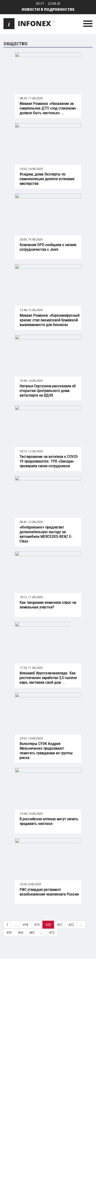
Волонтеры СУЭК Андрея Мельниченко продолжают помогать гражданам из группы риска (46, 750)
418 (25, 924)
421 (59, 924)
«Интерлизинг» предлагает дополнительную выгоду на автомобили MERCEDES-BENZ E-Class (46, 534)
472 (52, 932)
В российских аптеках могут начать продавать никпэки (49, 821)
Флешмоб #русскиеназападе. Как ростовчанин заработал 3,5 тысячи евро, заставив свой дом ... (48, 678)
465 (32, 932)
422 (71, 924)
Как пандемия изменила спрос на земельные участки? (48, 604)
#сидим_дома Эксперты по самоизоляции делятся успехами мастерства (47, 179)
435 (9, 932)
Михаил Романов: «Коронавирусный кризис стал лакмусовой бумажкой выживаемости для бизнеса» (49, 320)
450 (20, 932)
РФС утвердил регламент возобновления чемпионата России (49, 891)
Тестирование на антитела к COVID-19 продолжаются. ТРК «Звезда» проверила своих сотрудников (49, 461)
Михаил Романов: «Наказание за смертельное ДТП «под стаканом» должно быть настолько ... (48, 108)
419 (37, 924)
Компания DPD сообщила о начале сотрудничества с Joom (48, 247)
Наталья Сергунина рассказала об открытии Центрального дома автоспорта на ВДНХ (48, 391)
